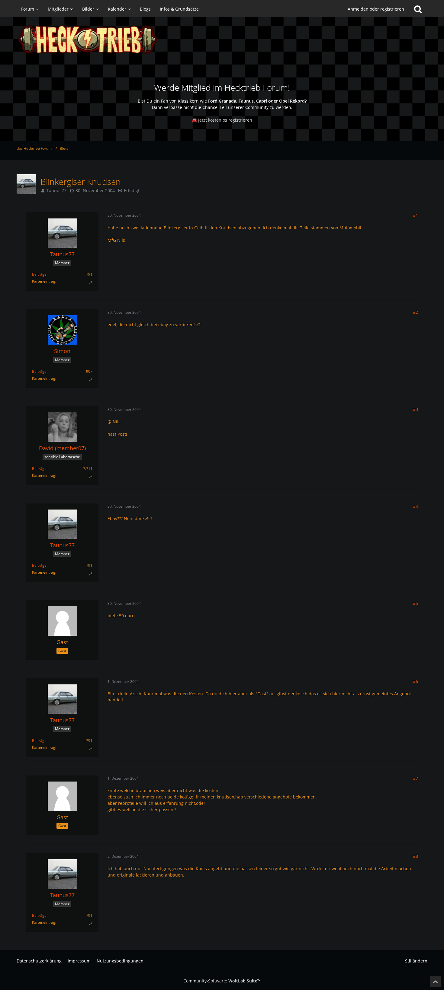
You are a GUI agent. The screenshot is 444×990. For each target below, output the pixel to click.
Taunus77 (56, 190)
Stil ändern (416, 961)
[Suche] (418, 9)
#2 (415, 312)
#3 (415, 409)
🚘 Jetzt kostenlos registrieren (222, 120)
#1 (415, 215)
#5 (415, 603)
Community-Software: (222, 981)
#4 (415, 506)
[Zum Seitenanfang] (435, 981)
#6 (415, 681)
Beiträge (39, 274)
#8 (415, 856)
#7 (415, 778)
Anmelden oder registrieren (376, 9)
